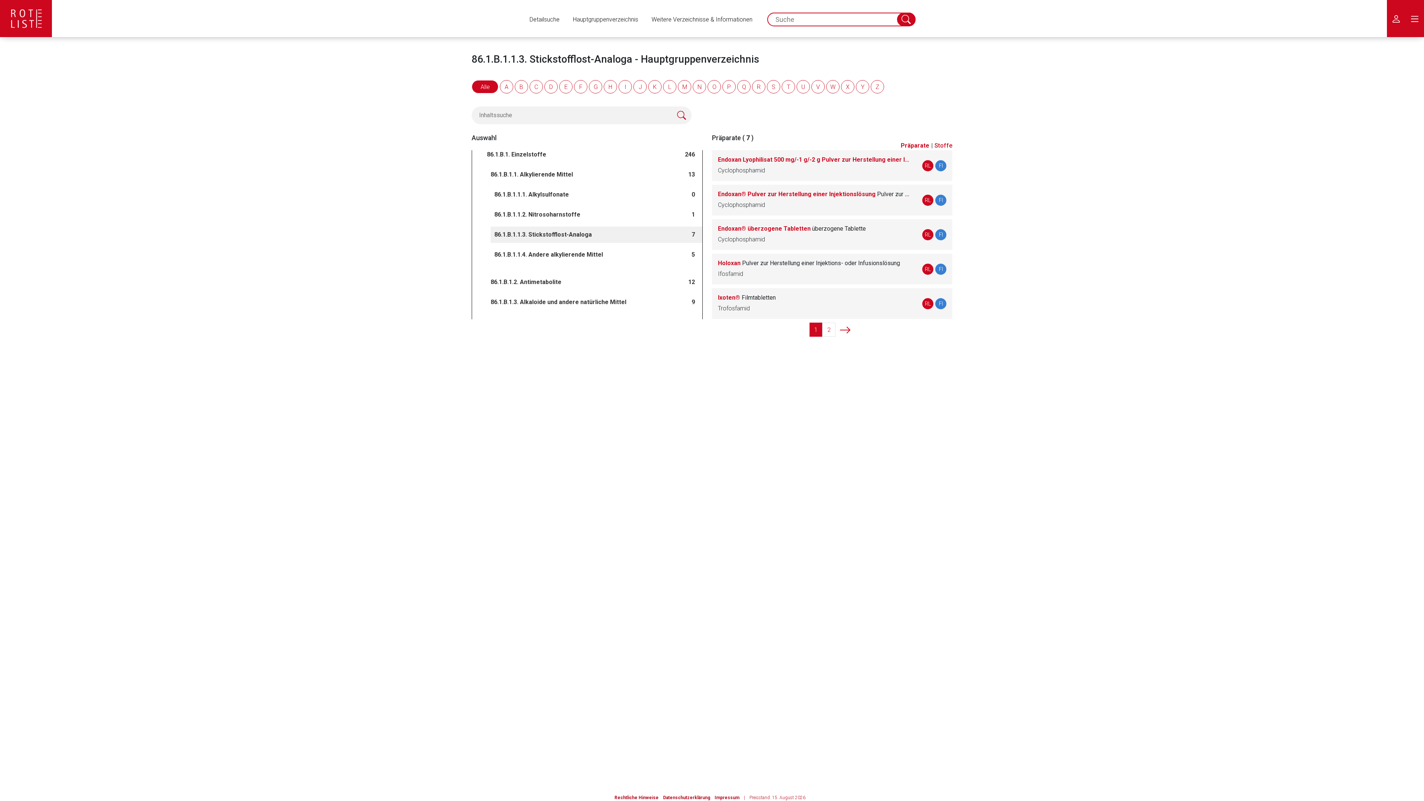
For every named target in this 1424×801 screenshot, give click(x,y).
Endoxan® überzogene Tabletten (792, 228)
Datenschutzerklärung (686, 797)
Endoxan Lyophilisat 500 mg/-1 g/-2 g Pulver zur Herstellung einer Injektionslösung (814, 159)
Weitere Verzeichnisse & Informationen (702, 19)
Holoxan (809, 263)
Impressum (727, 797)
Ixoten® (747, 297)
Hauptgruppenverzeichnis (605, 19)
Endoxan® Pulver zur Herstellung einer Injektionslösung (814, 194)
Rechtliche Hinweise (636, 797)
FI (941, 165)
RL (928, 165)
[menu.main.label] (1414, 18)
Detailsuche (545, 19)
